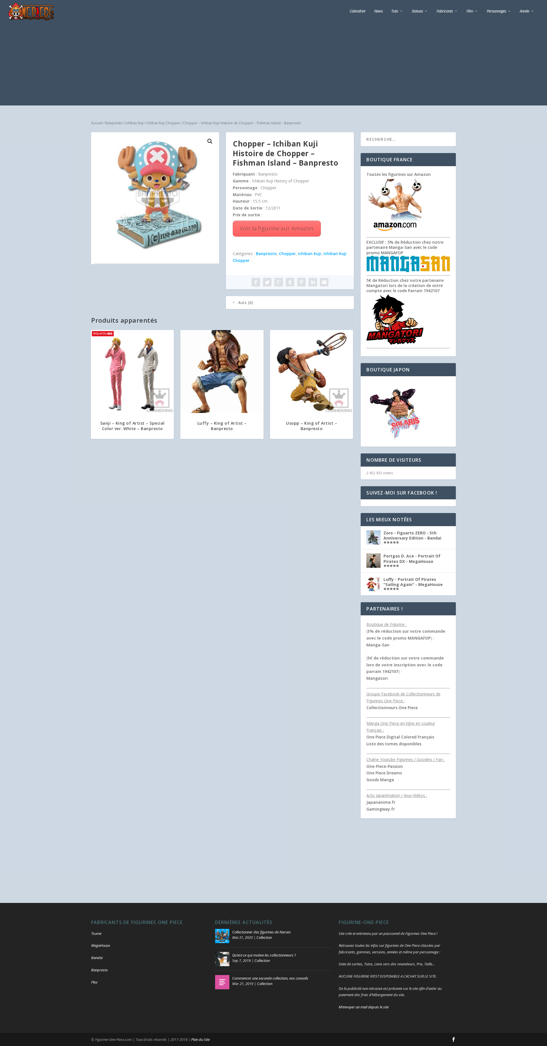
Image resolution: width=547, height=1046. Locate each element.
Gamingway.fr (380, 809)
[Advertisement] (273, 65)
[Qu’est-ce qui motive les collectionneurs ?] (222, 959)
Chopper (287, 253)
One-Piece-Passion (384, 766)
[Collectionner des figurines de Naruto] (222, 936)
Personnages (496, 11)
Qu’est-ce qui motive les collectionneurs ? (264, 955)
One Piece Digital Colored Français (400, 737)
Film (469, 11)
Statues (417, 11)
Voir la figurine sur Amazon (277, 228)
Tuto (394, 11)
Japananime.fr (380, 802)
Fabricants (444, 11)
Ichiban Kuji (134, 123)
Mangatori (377, 678)
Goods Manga (380, 779)
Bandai (97, 957)
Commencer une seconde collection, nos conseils (270, 978)
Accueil (97, 123)
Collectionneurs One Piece (392, 707)
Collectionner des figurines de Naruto (261, 932)
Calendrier (358, 11)
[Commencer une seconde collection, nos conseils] (222, 982)
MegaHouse (100, 945)
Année (524, 11)
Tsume (96, 933)
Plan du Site (200, 1039)
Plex (94, 982)
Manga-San (377, 645)
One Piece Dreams (384, 773)
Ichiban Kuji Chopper (163, 123)
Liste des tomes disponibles (393, 743)
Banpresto (114, 123)
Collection (264, 937)
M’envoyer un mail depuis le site (364, 1007)
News (378, 11)
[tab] (290, 302)
